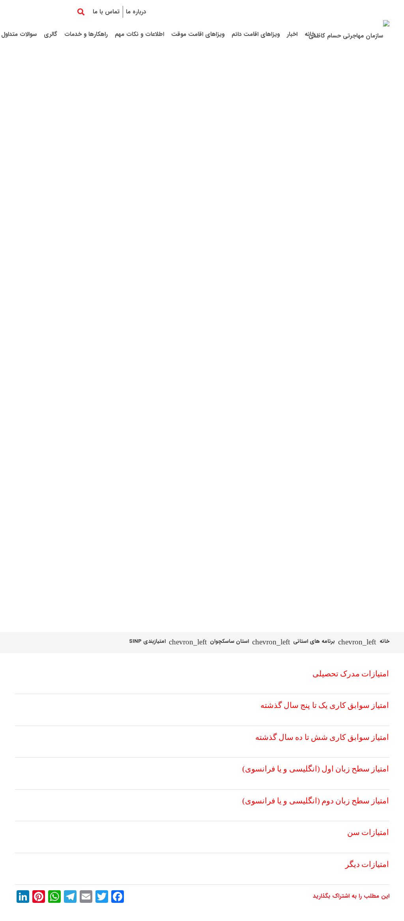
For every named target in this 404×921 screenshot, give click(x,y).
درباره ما (136, 12)
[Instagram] (65, 12)
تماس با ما (106, 12)
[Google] (36, 12)
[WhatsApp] (22, 12)
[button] (81, 12)
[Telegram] (50, 12)
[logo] (349, 34)
